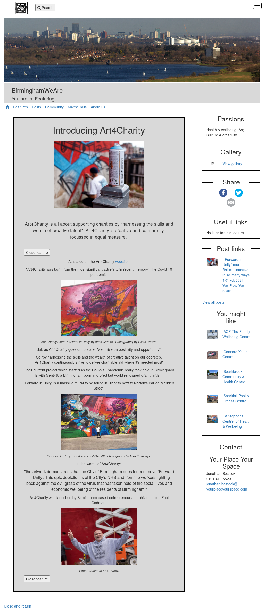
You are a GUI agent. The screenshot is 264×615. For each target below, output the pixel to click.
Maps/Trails (77, 107)
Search (45, 8)
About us (98, 107)
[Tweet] (239, 193)
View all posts (213, 302)
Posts (36, 107)
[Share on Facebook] (223, 193)
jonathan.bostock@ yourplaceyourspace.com (226, 486)
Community (54, 107)
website (121, 261)
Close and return (17, 606)
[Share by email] (231, 202)
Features (20, 107)
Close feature (37, 252)
